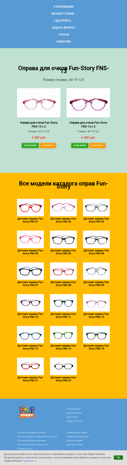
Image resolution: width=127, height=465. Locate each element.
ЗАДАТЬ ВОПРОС (63, 27)
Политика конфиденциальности (31, 432)
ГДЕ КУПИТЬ (72, 417)
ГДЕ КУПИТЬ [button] (62, 20)
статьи (63, 34)
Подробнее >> (30, 461)
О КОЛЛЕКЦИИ (63, 6)
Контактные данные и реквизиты (32, 444)
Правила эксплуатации (78, 436)
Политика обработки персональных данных (37, 436)
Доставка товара (75, 444)
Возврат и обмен (74, 440)
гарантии (63, 41)
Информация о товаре (77, 432)
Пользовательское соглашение (31, 440)
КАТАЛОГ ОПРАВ (74, 413)
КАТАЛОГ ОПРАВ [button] (62, 13)
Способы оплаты (24, 448)
